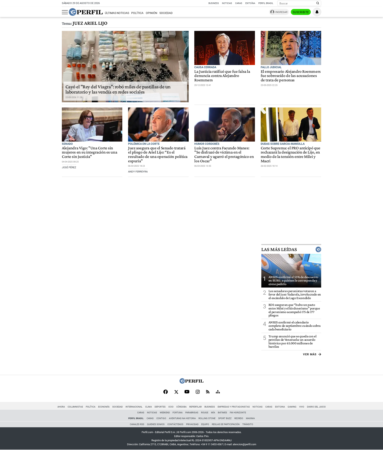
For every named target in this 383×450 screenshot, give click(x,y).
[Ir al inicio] (86, 12)
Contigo (161, 418)
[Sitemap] (218, 392)
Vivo (301, 407)
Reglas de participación (226, 424)
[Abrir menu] (65, 12)
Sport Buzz (225, 418)
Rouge (204, 412)
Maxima (250, 418)
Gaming (292, 407)
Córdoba (181, 407)
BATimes (222, 412)
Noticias (227, 3)
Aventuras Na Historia (182, 418)
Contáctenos (175, 424)
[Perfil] (191, 382)
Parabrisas (191, 412)
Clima (148, 407)
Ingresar (281, 12)
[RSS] (207, 392)
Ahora (61, 407)
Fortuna (178, 412)
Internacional (133, 407)
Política (137, 13)
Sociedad (166, 13)
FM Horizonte (238, 412)
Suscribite (301, 12)
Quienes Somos (156, 424)
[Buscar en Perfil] (317, 3)
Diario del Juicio (316, 407)
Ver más (310, 354)
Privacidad (192, 424)
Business (213, 3)
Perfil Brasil (265, 3)
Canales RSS (137, 424)
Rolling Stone (206, 418)
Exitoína (250, 3)
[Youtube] (187, 392)
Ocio (171, 407)
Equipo (205, 424)
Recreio (238, 418)
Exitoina (280, 407)
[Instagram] (198, 392)
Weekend (165, 412)
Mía (213, 412)
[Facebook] (165, 392)
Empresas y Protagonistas (234, 407)
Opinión (151, 13)
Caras (238, 3)
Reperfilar (195, 407)
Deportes (160, 407)
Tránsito (247, 424)
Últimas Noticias (117, 13)
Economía (104, 407)
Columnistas (75, 407)
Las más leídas (279, 249)
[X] (176, 392)
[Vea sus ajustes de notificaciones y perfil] (317, 12)
